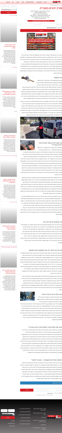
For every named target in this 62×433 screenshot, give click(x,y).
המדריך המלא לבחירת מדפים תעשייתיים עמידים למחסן (9, 46)
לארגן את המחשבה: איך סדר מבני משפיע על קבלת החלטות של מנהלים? (8, 272)
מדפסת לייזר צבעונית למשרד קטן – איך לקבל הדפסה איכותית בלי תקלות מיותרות (8, 93)
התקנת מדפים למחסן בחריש (25, 408)
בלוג (57, 5)
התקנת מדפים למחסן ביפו (25, 417)
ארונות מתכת (43, 424)
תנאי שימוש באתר (11, 423)
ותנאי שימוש (49, 27)
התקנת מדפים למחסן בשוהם (25, 423)
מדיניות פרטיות (53, 27)
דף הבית (60, 5)
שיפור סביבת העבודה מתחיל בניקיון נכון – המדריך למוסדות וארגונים (8, 227)
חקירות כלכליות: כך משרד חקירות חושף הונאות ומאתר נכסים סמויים (9, 181)
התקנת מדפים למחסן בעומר (25, 411)
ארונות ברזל (43, 417)
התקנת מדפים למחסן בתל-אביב (24, 414)
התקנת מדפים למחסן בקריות (25, 420)
